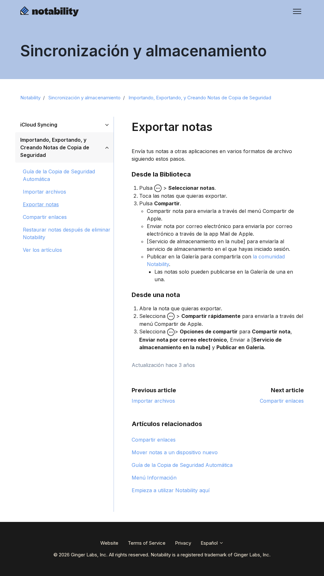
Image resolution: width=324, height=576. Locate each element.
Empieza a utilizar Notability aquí (170, 490)
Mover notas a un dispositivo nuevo (175, 452)
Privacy (183, 543)
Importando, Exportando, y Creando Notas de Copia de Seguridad (199, 98)
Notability (30, 98)
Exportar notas (41, 204)
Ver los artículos (42, 250)
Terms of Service (146, 543)
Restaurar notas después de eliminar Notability (66, 233)
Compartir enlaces (282, 401)
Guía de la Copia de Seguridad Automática (182, 465)
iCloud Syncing (38, 124)
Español (210, 543)
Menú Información (154, 477)
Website (109, 543)
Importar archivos (153, 401)
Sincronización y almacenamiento (84, 98)
